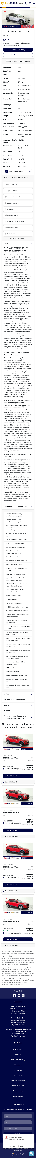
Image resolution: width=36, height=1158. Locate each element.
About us (18, 1054)
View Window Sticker (16, 171)
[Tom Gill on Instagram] (22, 995)
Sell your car (18, 1070)
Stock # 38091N (7, 919)
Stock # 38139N (7, 755)
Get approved (18, 1075)
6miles (30, 924)
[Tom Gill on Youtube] (18, 995)
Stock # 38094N (8, 864)
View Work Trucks (17, 1060)
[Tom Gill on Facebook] (13, 995)
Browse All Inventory (18, 50)
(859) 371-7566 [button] (19, 1036)
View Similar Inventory (18, 55)
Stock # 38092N (8, 810)
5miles (30, 761)
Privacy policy (18, 1091)
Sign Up (18, 1134)
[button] (26, 3)
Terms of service (18, 1086)
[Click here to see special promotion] (18, 7)
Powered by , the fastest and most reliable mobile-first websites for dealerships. (18, 1148)
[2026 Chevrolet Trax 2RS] (18, 742)
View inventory (18, 1049)
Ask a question (12, 776)
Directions (18, 1065)
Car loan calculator (18, 1080)
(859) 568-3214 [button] (19, 1014)
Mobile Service (18, 1096)
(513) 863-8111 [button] (19, 1025)
